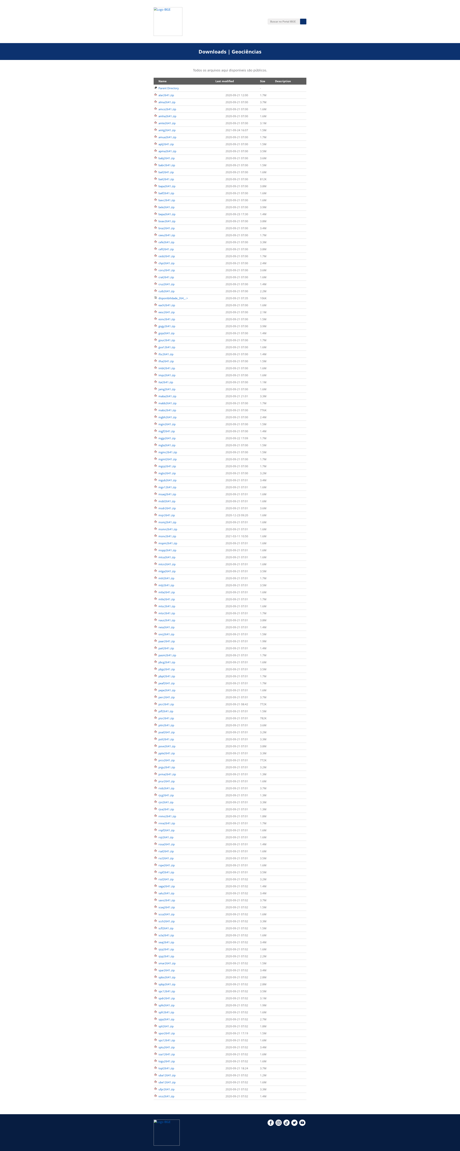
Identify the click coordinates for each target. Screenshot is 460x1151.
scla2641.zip (166, 935)
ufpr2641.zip (166, 1089)
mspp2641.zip (167, 550)
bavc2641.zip (166, 200)
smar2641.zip (167, 963)
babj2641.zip (166, 158)
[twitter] (294, 1125)
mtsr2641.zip (166, 613)
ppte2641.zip (166, 753)
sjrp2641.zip (166, 949)
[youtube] (302, 1125)
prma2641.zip (167, 774)
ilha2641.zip (166, 361)
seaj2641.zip (166, 942)
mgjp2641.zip (167, 438)
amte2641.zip (167, 123)
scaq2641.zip (166, 907)
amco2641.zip (167, 109)
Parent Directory (168, 88)
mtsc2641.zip (166, 606)
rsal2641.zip (166, 851)
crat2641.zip (166, 277)
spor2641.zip (166, 1033)
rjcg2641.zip (166, 795)
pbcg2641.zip (166, 662)
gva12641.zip (166, 347)
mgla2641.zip (166, 445)
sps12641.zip (166, 1040)
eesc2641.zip (166, 312)
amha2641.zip (167, 116)
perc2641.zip (166, 697)
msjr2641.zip (166, 515)
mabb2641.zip (167, 403)
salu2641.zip (166, 893)
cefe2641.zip (166, 242)
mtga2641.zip (167, 571)
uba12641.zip (167, 1075)
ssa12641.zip (166, 1054)
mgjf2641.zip (166, 431)
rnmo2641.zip (167, 816)
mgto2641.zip (167, 473)
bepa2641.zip (166, 214)
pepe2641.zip (166, 690)
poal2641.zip (166, 732)
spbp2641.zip (166, 984)
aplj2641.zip (166, 144)
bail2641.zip (166, 172)
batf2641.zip (166, 193)
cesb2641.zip (166, 256)
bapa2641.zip (166, 186)
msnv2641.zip (167, 536)
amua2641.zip (167, 137)
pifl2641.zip (165, 711)
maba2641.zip (167, 396)
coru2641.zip (166, 270)
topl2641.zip (166, 1068)
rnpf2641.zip (166, 830)
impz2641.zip (166, 375)
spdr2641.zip (166, 998)
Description (283, 81)
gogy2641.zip (166, 326)
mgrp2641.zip (167, 466)
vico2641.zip (166, 1096)
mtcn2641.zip (167, 564)
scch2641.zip (166, 921)
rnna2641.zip (166, 823)
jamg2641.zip (166, 389)
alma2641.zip (166, 102)
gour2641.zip (166, 340)
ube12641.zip (167, 1082)
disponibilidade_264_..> (173, 298)
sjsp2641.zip (166, 956)
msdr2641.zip (167, 508)
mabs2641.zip (167, 410)
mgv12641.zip (167, 487)
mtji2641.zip (166, 585)
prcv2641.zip (166, 760)
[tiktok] (286, 1125)
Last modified (224, 81)
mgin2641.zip (167, 424)
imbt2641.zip (166, 368)
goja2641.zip (166, 333)
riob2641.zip (166, 788)
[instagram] (278, 1125)
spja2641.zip (166, 1019)
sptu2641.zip (166, 1047)
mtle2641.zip (166, 599)
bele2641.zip (166, 207)
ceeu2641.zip (166, 235)
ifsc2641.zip (165, 354)
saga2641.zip (166, 886)
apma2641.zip (167, 151)
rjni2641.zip (165, 802)
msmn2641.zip (167, 529)
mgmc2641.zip (167, 452)
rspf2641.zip (166, 872)
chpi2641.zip (166, 263)
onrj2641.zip (166, 634)
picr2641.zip (166, 704)
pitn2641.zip (166, 725)
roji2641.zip (165, 837)
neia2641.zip (166, 627)
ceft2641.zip (166, 249)
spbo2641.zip (166, 977)
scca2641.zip (166, 914)
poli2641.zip (166, 739)
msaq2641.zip (167, 494)
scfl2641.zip (165, 928)
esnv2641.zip (166, 319)
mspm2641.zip (167, 543)
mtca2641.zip (166, 557)
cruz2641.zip (166, 284)
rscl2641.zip (166, 858)
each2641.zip (166, 305)
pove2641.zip (166, 746)
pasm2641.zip (167, 655)
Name (162, 81)
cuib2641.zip (166, 291)
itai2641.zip (165, 382)
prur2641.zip (166, 781)
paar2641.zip (166, 641)
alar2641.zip (166, 95)
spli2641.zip (166, 1026)
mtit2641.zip (166, 578)
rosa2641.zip (166, 844)
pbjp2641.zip (166, 669)
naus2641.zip (166, 620)
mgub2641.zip (167, 480)
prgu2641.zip (166, 767)
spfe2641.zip (166, 1005)
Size (262, 81)
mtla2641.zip (166, 592)
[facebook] (271, 1125)
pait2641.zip (166, 648)
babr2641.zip (166, 165)
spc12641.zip (166, 991)
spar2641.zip (166, 970)
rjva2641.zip (166, 809)
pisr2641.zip (166, 718)
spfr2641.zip (166, 1012)
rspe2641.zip (166, 865)
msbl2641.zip (166, 501)
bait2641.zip (166, 179)
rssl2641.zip (166, 879)
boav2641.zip (166, 221)
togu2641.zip (166, 1061)
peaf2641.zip (166, 683)
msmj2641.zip (167, 522)
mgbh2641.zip (167, 417)
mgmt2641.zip (167, 459)
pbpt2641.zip (166, 676)
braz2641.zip (166, 228)
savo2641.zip (166, 900)
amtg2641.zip (167, 130)
